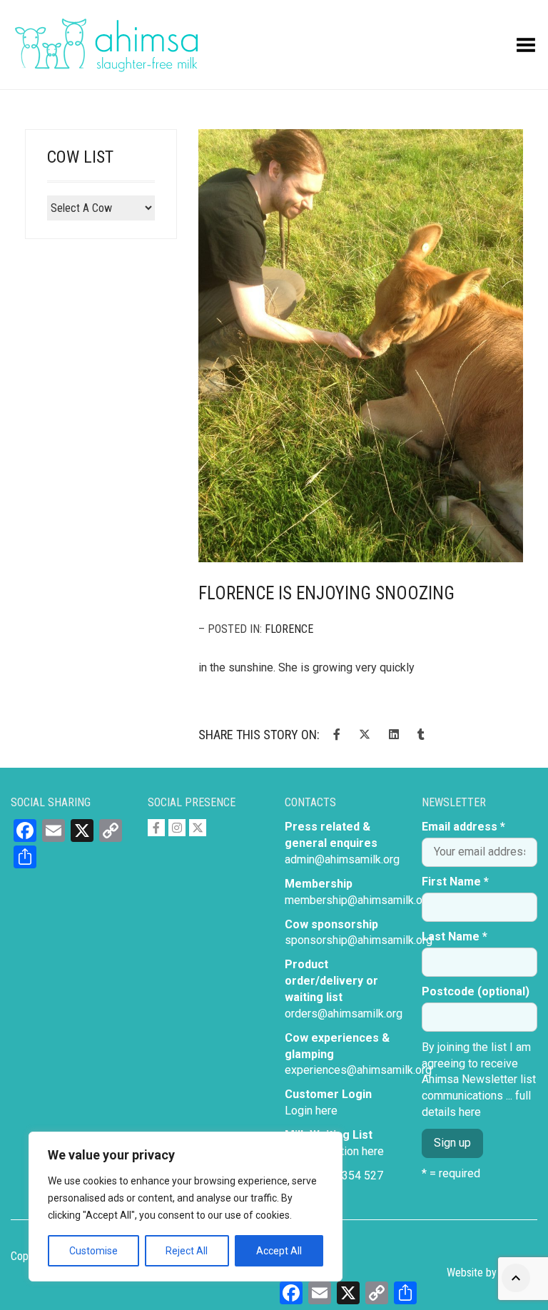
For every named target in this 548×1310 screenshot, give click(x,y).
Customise (93, 1250)
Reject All (187, 1250)
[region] (185, 1206)
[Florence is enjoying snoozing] (360, 345)
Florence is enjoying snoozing (326, 593)
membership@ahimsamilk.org (358, 900)
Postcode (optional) (475, 991)
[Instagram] (177, 827)
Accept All (279, 1250)
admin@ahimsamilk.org (342, 859)
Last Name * (454, 936)
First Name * (455, 881)
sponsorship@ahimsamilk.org (358, 940)
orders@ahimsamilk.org (343, 1013)
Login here (311, 1110)
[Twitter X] (197, 827)
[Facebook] (156, 827)
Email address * (463, 826)
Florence (289, 629)
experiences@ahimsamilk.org (358, 1070)
